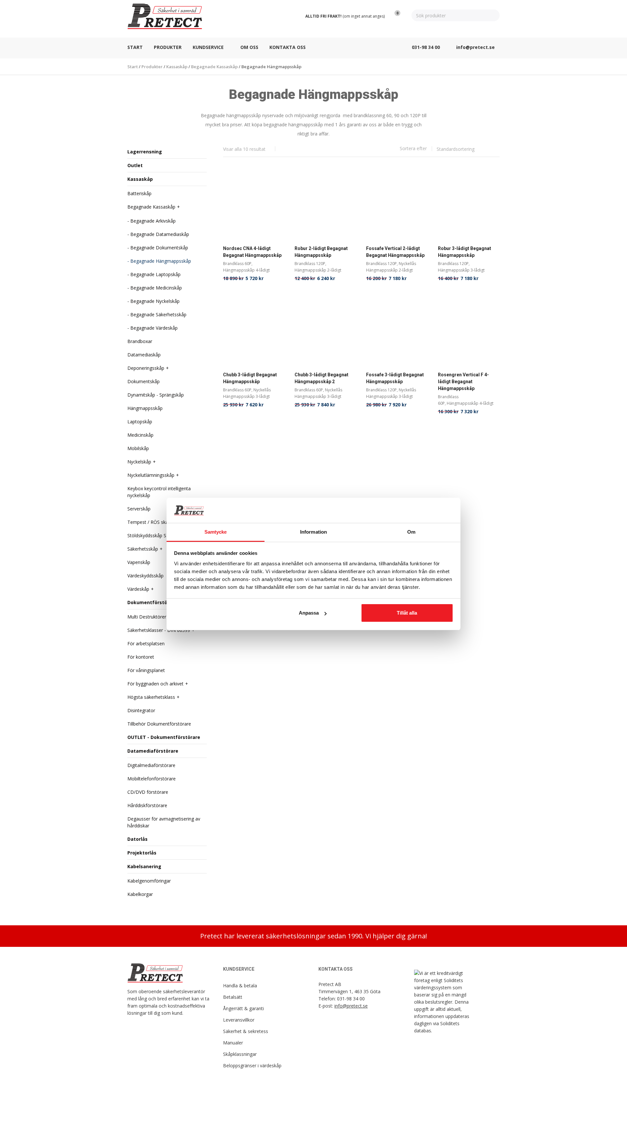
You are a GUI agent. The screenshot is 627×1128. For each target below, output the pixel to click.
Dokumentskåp (143, 381)
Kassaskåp (140, 179)
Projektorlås (141, 853)
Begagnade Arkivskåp (153, 221)
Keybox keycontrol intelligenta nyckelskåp (159, 491)
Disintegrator (141, 710)
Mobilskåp (138, 448)
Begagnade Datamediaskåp (159, 234)
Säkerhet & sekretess (245, 1031)
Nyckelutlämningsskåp (150, 475)
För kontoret (140, 657)
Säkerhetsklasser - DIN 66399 (158, 630)
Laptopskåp (139, 421)
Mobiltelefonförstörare (151, 779)
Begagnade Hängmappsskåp (160, 261)
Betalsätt (232, 997)
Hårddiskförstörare (147, 805)
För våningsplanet (146, 670)
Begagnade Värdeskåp (154, 328)
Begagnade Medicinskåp (156, 288)
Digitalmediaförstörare (151, 765)
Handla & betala (240, 985)
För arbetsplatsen (146, 643)
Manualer (233, 1043)
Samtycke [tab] (215, 532)
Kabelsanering (144, 866)
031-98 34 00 (351, 998)
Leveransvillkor (238, 1020)
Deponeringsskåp (145, 368)
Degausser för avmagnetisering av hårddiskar (163, 822)
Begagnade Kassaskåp (151, 207)
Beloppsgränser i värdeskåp (252, 1065)
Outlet (135, 165)
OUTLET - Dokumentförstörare (163, 737)
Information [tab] (313, 532)
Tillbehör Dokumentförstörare (159, 724)
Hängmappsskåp (145, 408)
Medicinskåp (140, 435)
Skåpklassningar (240, 1054)
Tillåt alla (407, 613)
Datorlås (137, 839)
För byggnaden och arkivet (155, 684)
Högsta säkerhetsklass (151, 697)
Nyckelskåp (139, 462)
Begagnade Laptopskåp (155, 274)
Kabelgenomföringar (149, 881)
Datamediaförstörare (152, 751)
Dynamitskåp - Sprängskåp (155, 395)
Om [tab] (411, 532)
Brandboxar (139, 341)
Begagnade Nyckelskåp (155, 301)
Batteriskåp (139, 193)
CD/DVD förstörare (147, 792)
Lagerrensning (144, 152)
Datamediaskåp (144, 355)
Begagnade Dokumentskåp (159, 247)
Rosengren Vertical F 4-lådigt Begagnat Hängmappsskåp (463, 381)
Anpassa (309, 613)
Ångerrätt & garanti (243, 1008)
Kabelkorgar (140, 894)
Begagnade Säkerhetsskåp (158, 314)
